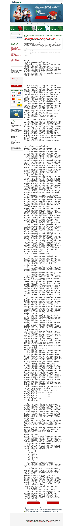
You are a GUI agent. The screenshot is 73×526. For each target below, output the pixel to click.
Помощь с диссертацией (55, 28)
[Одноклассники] (16, 41)
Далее (12, 74)
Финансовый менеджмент (15, 60)
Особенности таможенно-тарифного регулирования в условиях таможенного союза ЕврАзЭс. (41, 511)
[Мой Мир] (17, 41)
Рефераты (46, 23)
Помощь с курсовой (27, 28)
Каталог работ (53, 503)
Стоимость (23, 23)
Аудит (12, 46)
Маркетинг (13, 53)
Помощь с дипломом (13, 28)
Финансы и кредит (14, 61)
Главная (17, 23)
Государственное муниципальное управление (16, 49)
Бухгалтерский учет (14, 47)
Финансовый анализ (14, 59)
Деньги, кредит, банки (15, 51)
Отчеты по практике (54, 23)
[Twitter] (15, 41)
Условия (28, 23)
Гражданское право (14, 50)
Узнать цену (42, 18)
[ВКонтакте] (14, 41)
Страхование (13, 56)
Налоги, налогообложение (16, 55)
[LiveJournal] (18, 41)
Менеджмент (13, 54)
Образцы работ (40, 23)
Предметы (33, 23)
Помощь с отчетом (40, 28)
